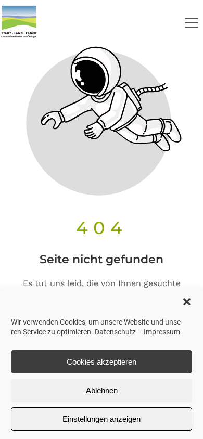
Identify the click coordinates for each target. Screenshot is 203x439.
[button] (187, 301)
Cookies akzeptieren (101, 361)
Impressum (162, 332)
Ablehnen (102, 390)
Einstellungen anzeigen (101, 419)
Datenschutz (115, 332)
